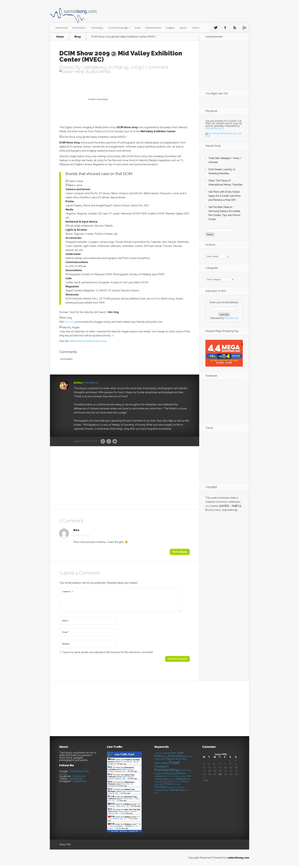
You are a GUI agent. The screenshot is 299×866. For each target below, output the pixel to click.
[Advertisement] (166, 13)
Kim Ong (69, 321)
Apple (180, 752)
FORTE (183, 770)
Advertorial (61, 27)
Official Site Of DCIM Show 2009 (87, 341)
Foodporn (161, 766)
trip (181, 790)
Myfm (169, 781)
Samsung (180, 787)
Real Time (123, 831)
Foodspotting (166, 770)
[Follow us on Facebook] (225, 28)
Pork (174, 784)
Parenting (97, 27)
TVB (185, 790)
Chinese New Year (176, 758)
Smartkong (78, 776)
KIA (166, 776)
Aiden (173, 752)
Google (102, 441)
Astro (158, 756)
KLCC (170, 776)
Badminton (175, 756)
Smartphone (161, 790)
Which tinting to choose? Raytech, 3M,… (121, 770)
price (179, 784)
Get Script (114, 831)
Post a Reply (180, 552)
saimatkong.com (238, 857)
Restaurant (171, 787)
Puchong (160, 786)
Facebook (108, 441)
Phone (168, 784)
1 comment (156, 67)
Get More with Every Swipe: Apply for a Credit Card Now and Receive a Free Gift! (224, 195)
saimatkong (76, 778)
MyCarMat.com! (214, 128)
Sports (183, 27)
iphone (180, 773)
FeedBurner (231, 318)
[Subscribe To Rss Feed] (234, 28)
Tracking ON (133, 831)
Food (174, 762)
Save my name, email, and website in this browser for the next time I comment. (108, 652)
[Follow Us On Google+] (244, 28)
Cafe (156, 759)
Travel (196, 27)
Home (60, 37)
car (162, 758)
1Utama (165, 753)
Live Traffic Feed (124, 754)
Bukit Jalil (188, 756)
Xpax (156, 793)
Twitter (114, 441)
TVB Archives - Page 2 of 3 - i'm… (124, 805)
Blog (77, 37)
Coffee (164, 763)
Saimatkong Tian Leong (74, 772)
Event (138, 27)
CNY (157, 763)
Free (189, 770)
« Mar (205, 780)
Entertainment (153, 27)
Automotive (79, 27)
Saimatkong (94, 67)
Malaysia (181, 779)
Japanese (159, 776)
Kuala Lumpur (179, 776)
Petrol (161, 784)
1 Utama (157, 753)
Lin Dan (171, 779)
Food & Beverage (119, 27)
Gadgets (170, 27)
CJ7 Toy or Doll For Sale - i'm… (124, 818)
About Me (65, 844)
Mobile (163, 782)
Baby (165, 756)
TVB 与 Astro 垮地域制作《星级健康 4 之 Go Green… (124, 826)
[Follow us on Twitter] (215, 28)
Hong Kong (169, 773)
